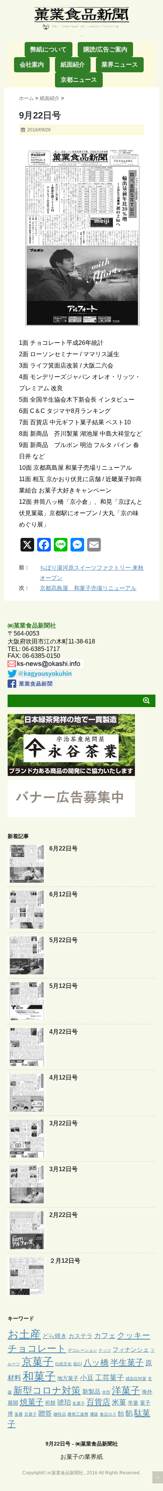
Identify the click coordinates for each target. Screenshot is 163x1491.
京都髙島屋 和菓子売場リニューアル (88, 588)
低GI (77, 1364)
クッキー (133, 1335)
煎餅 (50, 1403)
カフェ (105, 1336)
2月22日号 (63, 1215)
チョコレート (37, 1348)
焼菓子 (32, 1402)
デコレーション (82, 1350)
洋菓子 (126, 1390)
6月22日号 (63, 848)
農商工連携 (77, 1414)
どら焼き (54, 1335)
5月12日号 (63, 986)
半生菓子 (127, 1362)
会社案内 (32, 64)
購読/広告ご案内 (105, 49)
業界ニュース (120, 64)
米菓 (119, 1402)
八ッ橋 (96, 1362)
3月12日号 (63, 1169)
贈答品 (59, 1414)
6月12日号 (63, 894)
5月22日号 (63, 940)
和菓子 (39, 1376)
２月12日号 (64, 1260)
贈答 (45, 1413)
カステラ (80, 1335)
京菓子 (37, 1362)
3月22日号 (63, 1123)
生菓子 (78, 1403)
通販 (94, 1414)
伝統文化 (63, 1364)
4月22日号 (63, 1031)
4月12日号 (63, 1077)
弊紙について (48, 49)
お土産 (24, 1334)
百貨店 (98, 1402)
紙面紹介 (73, 64)
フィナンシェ (131, 1349)
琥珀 (64, 1402)
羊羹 (133, 1403)
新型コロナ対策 (47, 1390)
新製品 (91, 1391)
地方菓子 (67, 1378)
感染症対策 (135, 1378)
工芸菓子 (109, 1378)
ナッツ (105, 1350)
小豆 (87, 1378)
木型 (106, 1392)
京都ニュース (79, 79)
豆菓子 (30, 1414)
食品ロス (108, 1414)
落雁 (18, 1414)
